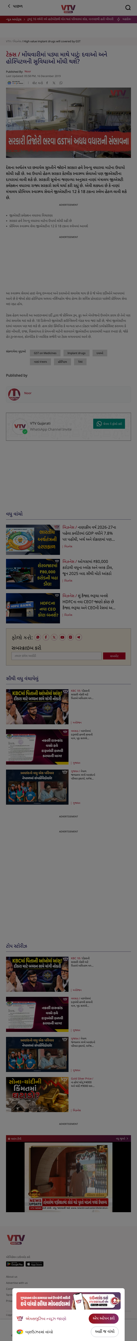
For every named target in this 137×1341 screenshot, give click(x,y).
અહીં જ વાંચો (104, 1331)
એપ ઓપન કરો (104, 1318)
